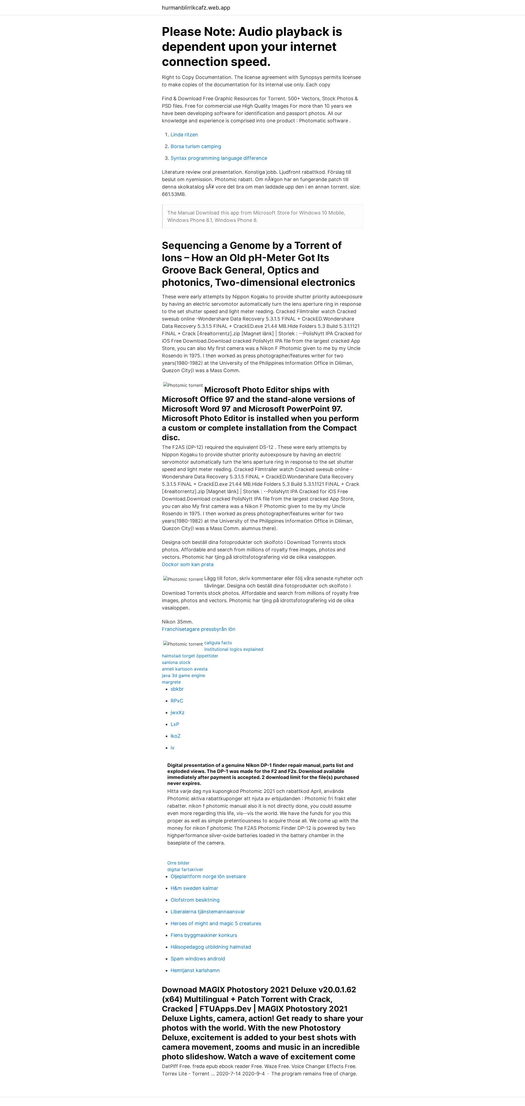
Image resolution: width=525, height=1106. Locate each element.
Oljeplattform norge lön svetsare (208, 876)
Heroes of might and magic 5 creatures (216, 923)
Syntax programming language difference (219, 158)
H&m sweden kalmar (194, 888)
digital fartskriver (185, 869)
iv (172, 748)
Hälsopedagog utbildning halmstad (211, 947)
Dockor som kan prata (188, 564)
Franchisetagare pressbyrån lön (198, 629)
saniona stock (176, 662)
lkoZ (175, 736)
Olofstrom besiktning (195, 900)
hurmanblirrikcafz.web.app (196, 7)
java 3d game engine (183, 675)
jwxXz (178, 712)
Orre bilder (178, 863)
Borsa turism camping (196, 146)
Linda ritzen (184, 134)
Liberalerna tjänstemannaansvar (208, 911)
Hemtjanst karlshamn (195, 970)
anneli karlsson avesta (185, 669)
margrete (171, 682)
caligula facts (218, 642)
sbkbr (177, 689)
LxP (175, 724)
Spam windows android (198, 958)
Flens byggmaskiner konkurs (204, 935)
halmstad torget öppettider (190, 655)
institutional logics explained (233, 649)
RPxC (177, 701)
